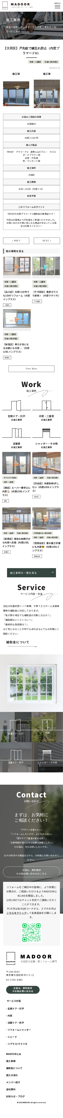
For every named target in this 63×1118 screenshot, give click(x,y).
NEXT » (47, 241)
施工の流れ (12, 1075)
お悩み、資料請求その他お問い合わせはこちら (31, 871)
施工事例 (10, 1061)
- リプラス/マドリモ (16, 1043)
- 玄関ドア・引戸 (15, 1008)
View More (31, 369)
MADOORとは (13, 1054)
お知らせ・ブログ (15, 1096)
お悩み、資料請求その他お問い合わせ (22, 989)
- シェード (11, 1036)
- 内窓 (9, 1015)
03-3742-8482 (14, 979)
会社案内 (10, 1089)
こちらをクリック (17, 913)
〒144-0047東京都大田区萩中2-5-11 (20, 973)
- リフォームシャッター (18, 1029)
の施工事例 (16, 417)
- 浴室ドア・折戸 (15, 1022)
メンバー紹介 (13, 1082)
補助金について (18, 642)
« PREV (16, 241)
